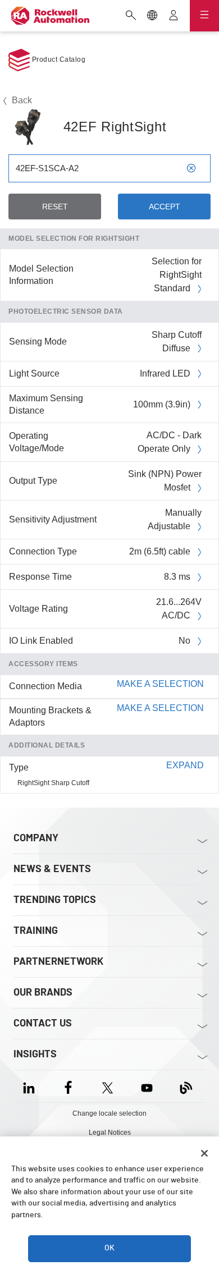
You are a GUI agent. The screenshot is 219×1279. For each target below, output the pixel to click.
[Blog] (186, 1086)
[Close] (204, 1153)
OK (109, 1248)
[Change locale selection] (152, 16)
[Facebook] (68, 1086)
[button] (109, 686)
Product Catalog (57, 59)
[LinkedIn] (31, 1086)
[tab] (109, 687)
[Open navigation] (204, 15)
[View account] (173, 16)
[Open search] (131, 16)
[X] (107, 1086)
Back (21, 100)
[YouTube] (147, 1086)
